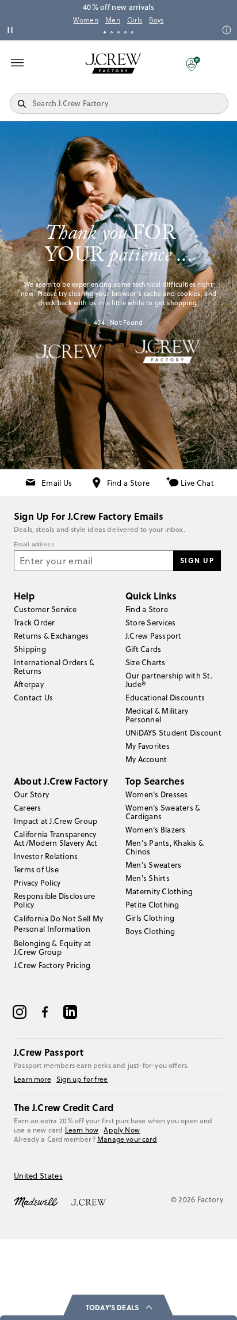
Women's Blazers (155, 829)
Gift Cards (143, 649)
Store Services (150, 622)
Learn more (32, 1079)
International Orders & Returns (54, 666)
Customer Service (45, 609)
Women (85, 20)
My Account (146, 759)
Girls (135, 20)
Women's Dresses (156, 794)
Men (112, 20)
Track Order (34, 622)
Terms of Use (36, 869)
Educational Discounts (165, 697)
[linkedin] (70, 1012)
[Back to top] (217, 1299)
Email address (34, 544)
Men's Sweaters (153, 865)
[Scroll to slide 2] (111, 32)
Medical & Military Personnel (156, 715)
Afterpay (29, 684)
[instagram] (19, 1012)
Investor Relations (46, 856)
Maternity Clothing (159, 891)
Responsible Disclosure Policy (54, 900)
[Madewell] (36, 1201)
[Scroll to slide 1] (105, 32)
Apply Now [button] (122, 1130)
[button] (193, 63)
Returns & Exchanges (51, 636)
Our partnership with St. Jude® (168, 679)
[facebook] (45, 1012)
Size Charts (145, 662)
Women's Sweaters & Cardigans (162, 812)
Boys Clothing (150, 931)
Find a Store (128, 483)
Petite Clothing (152, 904)
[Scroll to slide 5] (132, 32)
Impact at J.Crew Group (55, 821)
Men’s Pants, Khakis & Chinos (164, 847)
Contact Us (33, 697)
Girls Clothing (149, 918)
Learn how (82, 1130)
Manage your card (127, 1139)
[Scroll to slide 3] (118, 32)
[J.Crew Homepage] (113, 63)
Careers (27, 807)
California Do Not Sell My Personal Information (59, 923)
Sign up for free (82, 1079)
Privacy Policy (37, 882)
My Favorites (147, 746)
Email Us (56, 483)
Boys (156, 20)
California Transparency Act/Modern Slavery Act (55, 838)
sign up (197, 560)
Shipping (30, 649)
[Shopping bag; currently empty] (222, 63)
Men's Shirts (147, 878)
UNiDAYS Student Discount (173, 732)
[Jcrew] (88, 1201)
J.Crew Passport (153, 636)
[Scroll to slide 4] (125, 32)
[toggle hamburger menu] (17, 62)
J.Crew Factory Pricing (52, 965)
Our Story (31, 794)
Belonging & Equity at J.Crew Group (52, 947)
